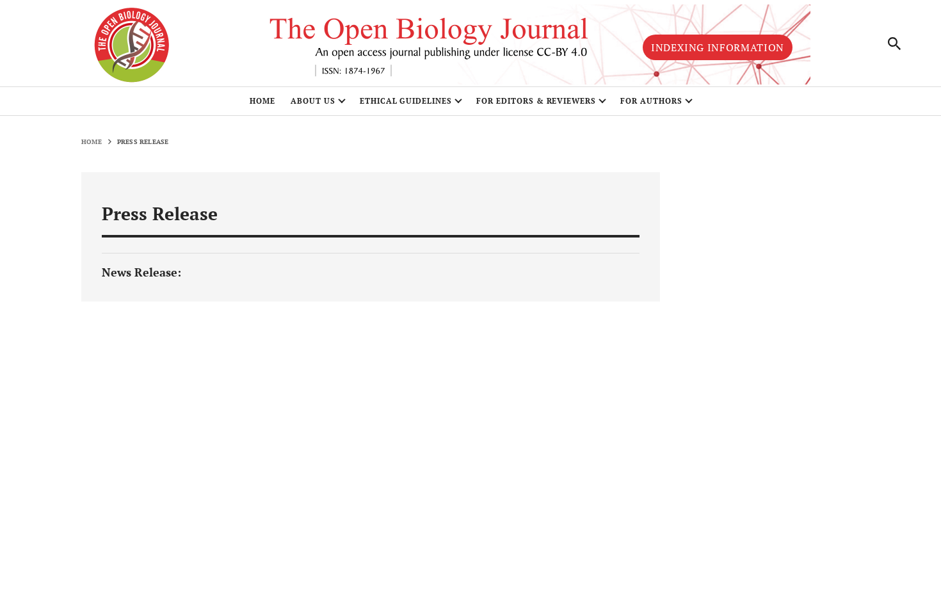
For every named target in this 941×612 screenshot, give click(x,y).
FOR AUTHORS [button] (651, 101)
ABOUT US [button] (313, 101)
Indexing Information (717, 47)
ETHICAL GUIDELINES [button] (406, 101)
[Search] (895, 43)
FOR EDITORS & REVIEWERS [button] (536, 101)
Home (262, 101)
